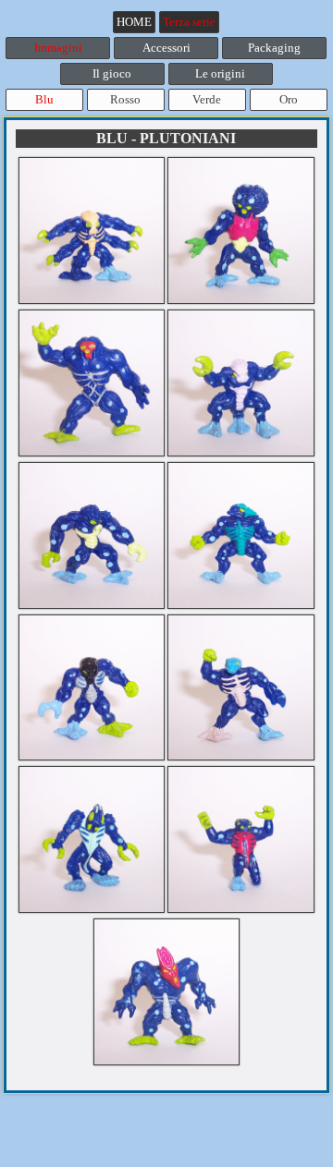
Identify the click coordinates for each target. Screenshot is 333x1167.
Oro (288, 99)
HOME (134, 22)
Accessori (166, 48)
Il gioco (111, 73)
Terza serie (189, 22)
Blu (44, 99)
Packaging (274, 48)
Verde (206, 99)
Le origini (220, 73)
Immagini (58, 48)
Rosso (125, 99)
